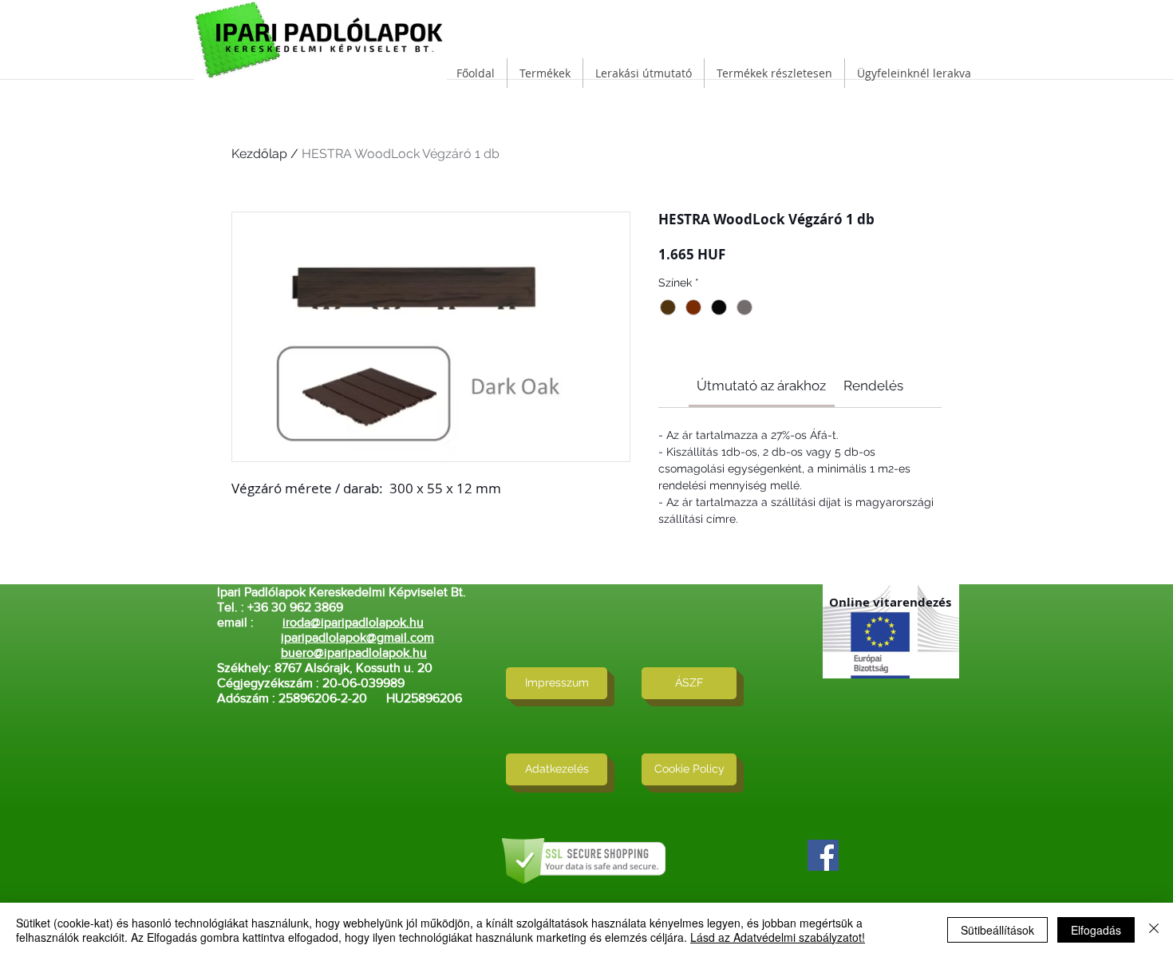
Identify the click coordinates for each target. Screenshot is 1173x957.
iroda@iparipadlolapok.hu (353, 622)
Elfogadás (1096, 930)
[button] (545, 73)
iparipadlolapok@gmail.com (357, 637)
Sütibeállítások (997, 930)
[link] (761, 385)
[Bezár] (1153, 929)
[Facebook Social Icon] (823, 855)
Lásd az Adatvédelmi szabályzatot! (777, 937)
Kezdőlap (259, 153)
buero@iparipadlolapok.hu (354, 652)
